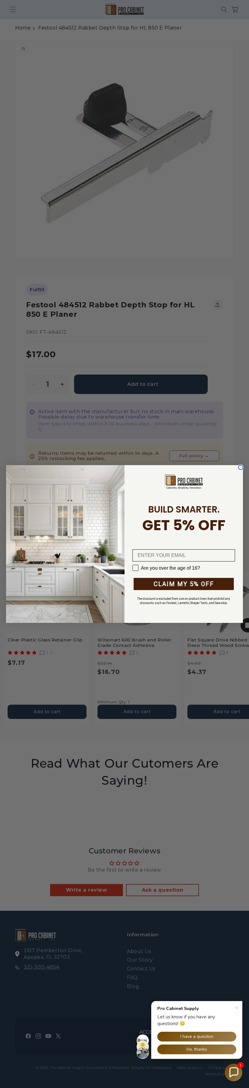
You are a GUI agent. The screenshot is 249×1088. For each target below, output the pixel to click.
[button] (233, 1072)
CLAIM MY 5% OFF (184, 584)
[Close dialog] (240, 467)
